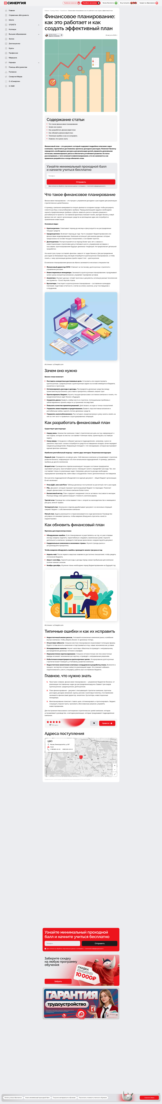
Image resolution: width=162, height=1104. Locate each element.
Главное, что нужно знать (58, 139)
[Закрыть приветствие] (119, 1091)
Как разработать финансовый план (62, 130)
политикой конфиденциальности (96, 186)
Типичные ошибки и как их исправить (63, 136)
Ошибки (129, 1098)
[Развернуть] (115, 774)
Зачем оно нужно (55, 127)
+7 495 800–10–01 (55, 749)
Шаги (123, 1098)
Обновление (137, 1098)
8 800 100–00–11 (68, 749)
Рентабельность (147, 1098)
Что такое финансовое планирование (63, 124)
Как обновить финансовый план (61, 133)
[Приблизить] (115, 765)
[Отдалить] (115, 770)
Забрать (58, 981)
